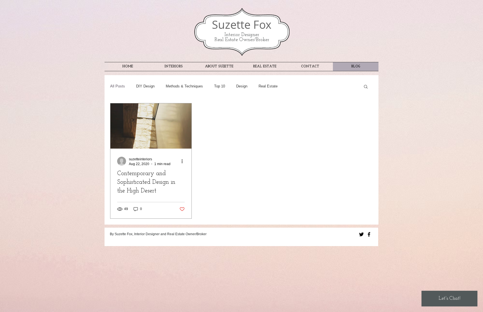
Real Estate (268, 86)
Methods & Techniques (184, 86)
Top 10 (219, 86)
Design (241, 86)
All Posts (117, 86)
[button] (365, 87)
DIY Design (145, 86)
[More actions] (184, 161)
